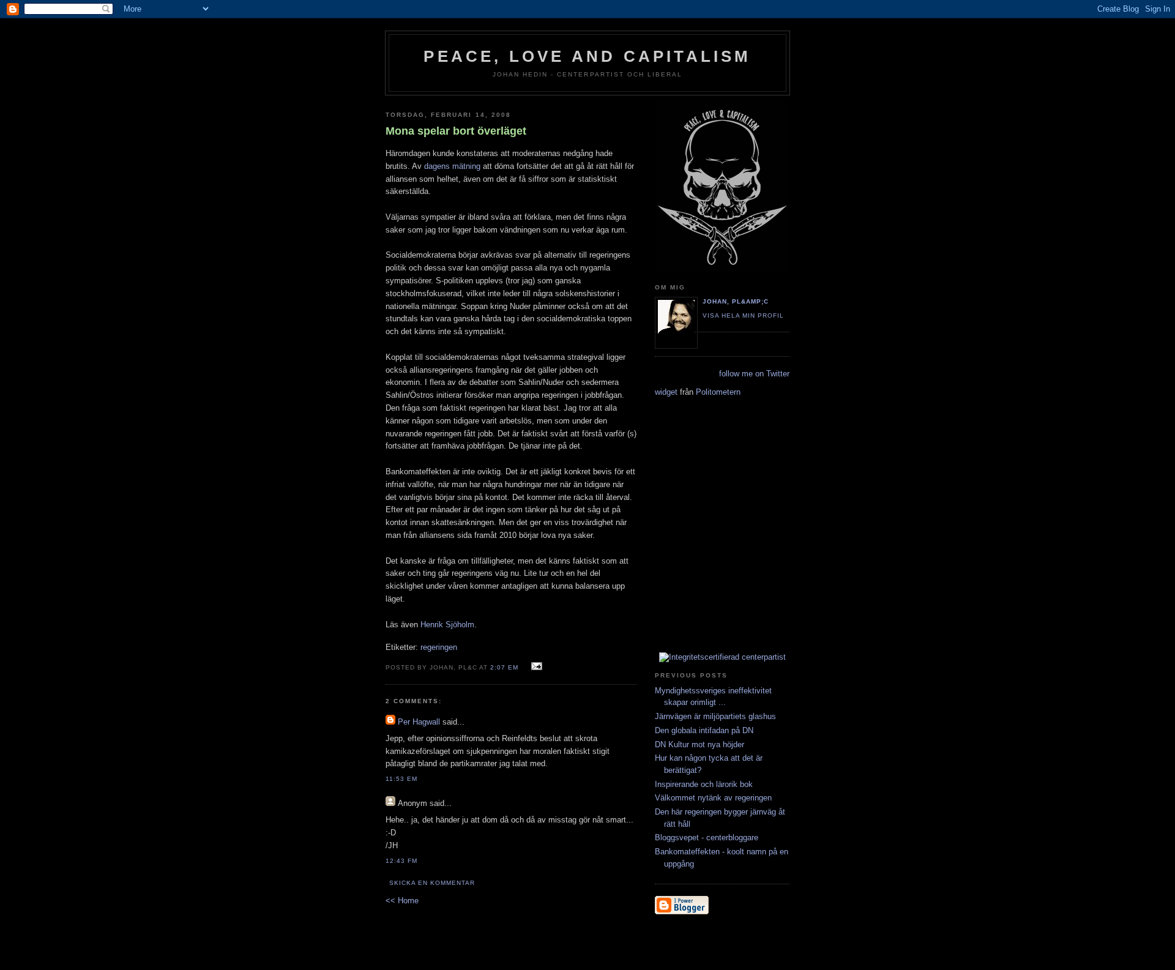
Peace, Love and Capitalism (587, 56)
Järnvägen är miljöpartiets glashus (715, 716)
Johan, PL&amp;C (736, 301)
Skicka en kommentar (432, 882)
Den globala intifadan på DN (704, 730)
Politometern (718, 392)
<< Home (402, 900)
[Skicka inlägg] (535, 666)
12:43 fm (401, 860)
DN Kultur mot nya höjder (699, 744)
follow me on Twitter (754, 373)
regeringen (438, 647)
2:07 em (504, 667)
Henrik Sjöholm (447, 624)
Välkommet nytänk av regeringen (713, 797)
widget (666, 392)
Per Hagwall (419, 721)
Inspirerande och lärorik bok (704, 784)
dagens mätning (452, 166)
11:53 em (401, 778)
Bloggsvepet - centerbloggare (706, 837)
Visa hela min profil (743, 315)
